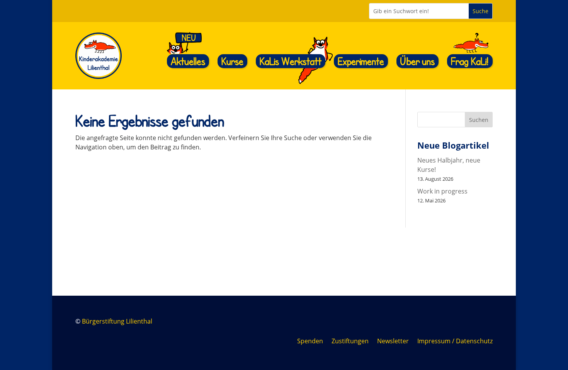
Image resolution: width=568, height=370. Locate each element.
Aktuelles (188, 61)
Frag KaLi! (470, 61)
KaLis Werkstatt (290, 61)
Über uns (417, 61)
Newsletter (393, 341)
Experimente (361, 61)
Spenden (310, 341)
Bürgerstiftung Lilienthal (117, 321)
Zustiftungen (350, 341)
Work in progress (442, 191)
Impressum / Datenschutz (455, 341)
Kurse (232, 61)
